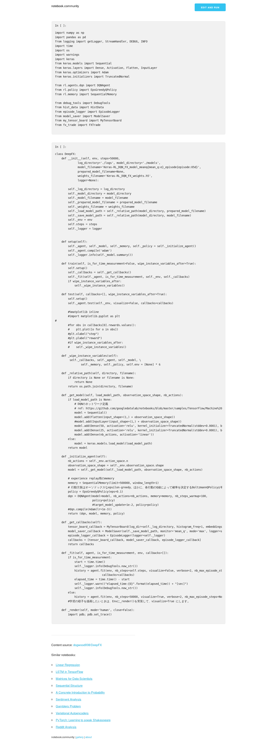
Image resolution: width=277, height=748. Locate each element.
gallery (80, 737)
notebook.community (65, 6)
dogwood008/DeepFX (87, 645)
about (88, 737)
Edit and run (210, 7)
